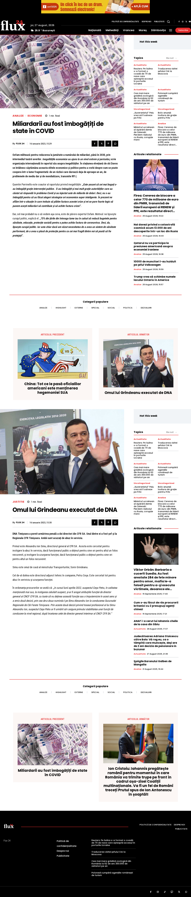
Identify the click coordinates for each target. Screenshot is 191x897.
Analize (18, 116)
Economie (35, 116)
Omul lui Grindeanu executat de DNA (138, 393)
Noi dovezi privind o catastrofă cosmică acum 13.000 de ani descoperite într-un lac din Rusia (156, 228)
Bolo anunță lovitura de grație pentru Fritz (167, 115)
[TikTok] (165, 892)
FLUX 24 (20, 143)
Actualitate (140, 65)
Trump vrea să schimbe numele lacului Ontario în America (154, 278)
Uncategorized (142, 109)
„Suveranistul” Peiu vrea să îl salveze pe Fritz (144, 115)
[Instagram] (182, 22)
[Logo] (9, 826)
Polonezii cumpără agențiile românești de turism (168, 97)
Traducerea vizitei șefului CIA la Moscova (167, 71)
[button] (168, 21)
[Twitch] (172, 892)
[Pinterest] (108, 144)
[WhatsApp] (115, 144)
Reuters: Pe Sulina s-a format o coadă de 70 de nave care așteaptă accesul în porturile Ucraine (143, 76)
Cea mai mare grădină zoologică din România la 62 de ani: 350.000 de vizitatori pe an (143, 98)
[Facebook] (179, 22)
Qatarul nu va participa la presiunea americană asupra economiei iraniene (153, 246)
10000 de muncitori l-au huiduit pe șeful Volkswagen (155, 263)
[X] (186, 22)
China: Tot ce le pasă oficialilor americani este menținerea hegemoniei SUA (52, 388)
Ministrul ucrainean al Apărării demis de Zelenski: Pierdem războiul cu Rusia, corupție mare (144, 133)
